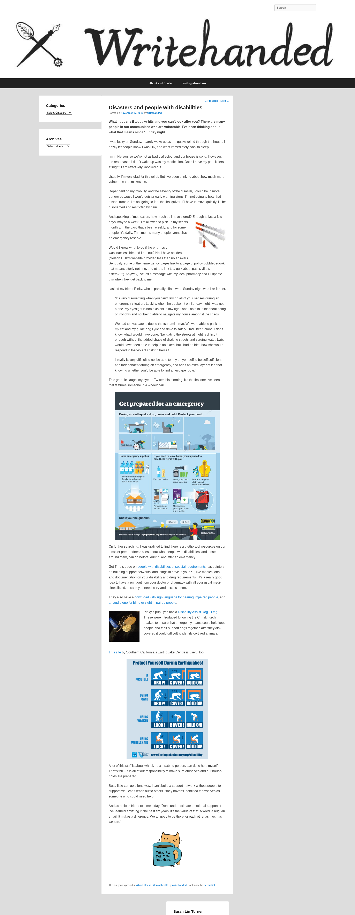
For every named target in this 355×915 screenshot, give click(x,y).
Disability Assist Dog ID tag (197, 612)
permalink (210, 885)
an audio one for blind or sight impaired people (142, 602)
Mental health (160, 885)
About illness (143, 885)
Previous (211, 100)
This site (115, 652)
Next (224, 100)
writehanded (154, 113)
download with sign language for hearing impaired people (176, 597)
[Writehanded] (177, 46)
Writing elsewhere (194, 83)
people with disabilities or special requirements (171, 566)
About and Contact (161, 83)
